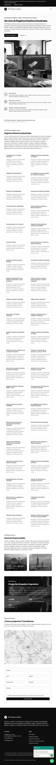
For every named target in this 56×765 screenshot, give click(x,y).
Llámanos (22, 35)
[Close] (52, 748)
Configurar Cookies (33, 743)
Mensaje (8, 688)
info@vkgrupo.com (8, 740)
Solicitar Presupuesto (10, 35)
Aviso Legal (31, 734)
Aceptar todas (7, 4)
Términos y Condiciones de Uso (36, 695)
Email (8, 676)
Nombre (8, 670)
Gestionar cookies (18, 4)
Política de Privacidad (22, 695)
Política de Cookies (33, 736)
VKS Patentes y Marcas (14, 9)
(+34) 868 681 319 (8, 738)
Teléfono (31, 676)
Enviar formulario (28, 698)
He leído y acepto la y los (26, 695)
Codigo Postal (10, 682)
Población (31, 682)
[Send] (52, 755)
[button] (28, 647)
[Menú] (51, 9)
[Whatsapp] (52, 761)
